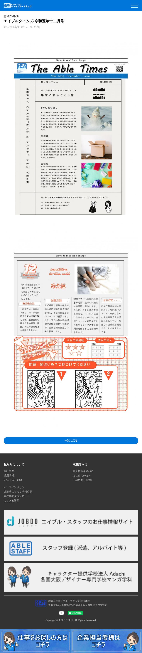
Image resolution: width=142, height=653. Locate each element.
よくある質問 (11, 500)
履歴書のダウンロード (17, 496)
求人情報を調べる (83, 471)
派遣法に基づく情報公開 (18, 491)
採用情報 (9, 475)
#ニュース (26, 27)
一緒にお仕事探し (83, 479)
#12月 (37, 27)
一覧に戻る (71, 440)
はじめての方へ (82, 475)
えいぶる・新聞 (13, 479)
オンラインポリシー (15, 487)
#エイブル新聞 (11, 27)
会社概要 (9, 471)
